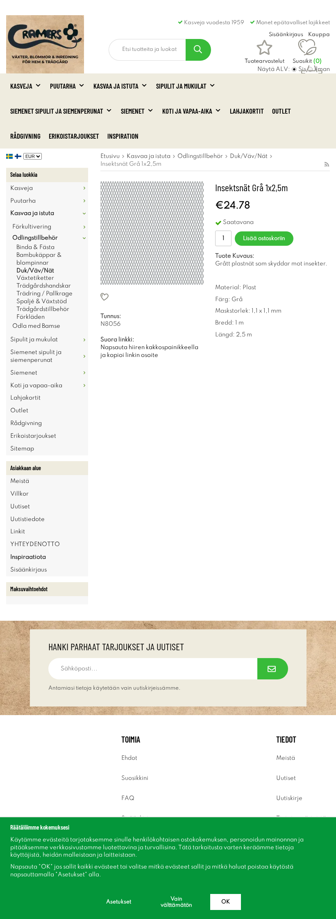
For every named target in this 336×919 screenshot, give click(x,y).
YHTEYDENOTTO (35, 544)
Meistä (19, 481)
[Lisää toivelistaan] (152, 297)
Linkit (17, 532)
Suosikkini (134, 778)
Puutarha (63, 86)
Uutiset (20, 507)
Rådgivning (25, 136)
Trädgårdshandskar (43, 286)
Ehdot (129, 758)
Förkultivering (31, 227)
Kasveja (21, 86)
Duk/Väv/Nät (35, 271)
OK (225, 902)
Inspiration (122, 136)
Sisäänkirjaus (28, 570)
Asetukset (118, 902)
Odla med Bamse (36, 326)
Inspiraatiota (28, 557)
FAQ (127, 798)
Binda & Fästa (35, 247)
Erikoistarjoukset (74, 136)
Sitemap (22, 449)
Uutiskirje (289, 798)
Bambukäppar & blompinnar (39, 259)
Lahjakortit (247, 111)
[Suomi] (19, 156)
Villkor (19, 494)
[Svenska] (10, 156)
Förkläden (30, 317)
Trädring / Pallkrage (44, 294)
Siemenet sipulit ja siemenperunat (56, 111)
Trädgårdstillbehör (42, 309)
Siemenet (133, 111)
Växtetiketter (35, 278)
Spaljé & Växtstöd (41, 301)
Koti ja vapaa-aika (187, 111)
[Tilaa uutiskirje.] (272, 668)
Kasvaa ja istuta (115, 86)
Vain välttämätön (176, 902)
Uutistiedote (27, 519)
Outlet (281, 111)
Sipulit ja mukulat (181, 86)
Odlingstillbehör (35, 238)
